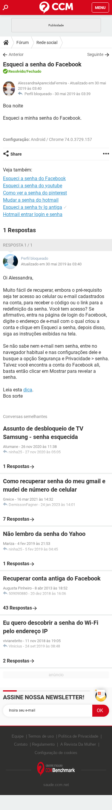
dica (27, 390)
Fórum (22, 42)
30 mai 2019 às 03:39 (72, 94)
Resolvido (16, 71)
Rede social (46, 42)
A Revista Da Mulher (78, 744)
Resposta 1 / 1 (18, 245)
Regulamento (43, 744)
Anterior (16, 54)
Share (16, 154)
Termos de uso (41, 736)
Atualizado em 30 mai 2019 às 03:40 (51, 264)
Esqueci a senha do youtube (32, 186)
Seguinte (95, 54)
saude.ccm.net (56, 784)
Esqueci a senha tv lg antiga (32, 207)
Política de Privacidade (78, 736)
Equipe (18, 736)
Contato (20, 744)
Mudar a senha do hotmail (31, 200)
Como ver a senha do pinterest (35, 193)
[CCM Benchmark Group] (56, 769)
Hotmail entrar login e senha (32, 214)
